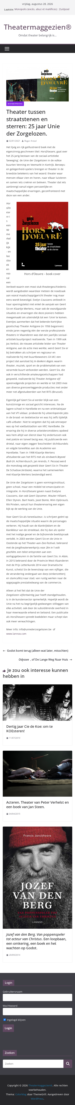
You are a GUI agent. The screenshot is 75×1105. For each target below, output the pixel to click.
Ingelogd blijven (16, 1019)
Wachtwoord (10, 1005)
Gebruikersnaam (12, 991)
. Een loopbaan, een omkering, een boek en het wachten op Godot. (36, 941)
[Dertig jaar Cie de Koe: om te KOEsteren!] (37, 687)
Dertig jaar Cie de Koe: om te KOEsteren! (29, 728)
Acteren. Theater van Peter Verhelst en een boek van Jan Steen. (37, 804)
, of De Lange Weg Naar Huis (43, 659)
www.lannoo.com (16, 633)
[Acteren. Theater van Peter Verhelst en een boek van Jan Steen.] (37, 753)
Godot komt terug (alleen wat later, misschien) (37, 651)
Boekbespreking (15, 103)
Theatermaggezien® (37, 27)
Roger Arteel (30, 140)
